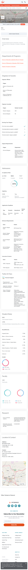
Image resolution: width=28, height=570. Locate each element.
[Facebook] (12, 506)
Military (3, 542)
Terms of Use (4, 561)
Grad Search (17, 537)
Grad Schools (7, 5)
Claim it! (22, 24)
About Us (17, 554)
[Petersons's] (3, 2)
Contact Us (17, 557)
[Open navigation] (25, 2)
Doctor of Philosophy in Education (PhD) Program (12, 63)
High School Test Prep (6, 544)
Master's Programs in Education (9, 66)
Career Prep (4, 540)
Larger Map (21, 484)
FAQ (16, 559)
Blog (16, 561)
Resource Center (18, 542)
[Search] (22, 2)
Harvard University (15, 5)
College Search (18, 535)
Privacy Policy (5, 559)
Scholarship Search (19, 540)
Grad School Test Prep (6, 537)
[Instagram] (19, 506)
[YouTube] (16, 506)
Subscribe (14, 525)
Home (2, 5)
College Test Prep (5, 535)
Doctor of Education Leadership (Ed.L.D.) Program (12, 59)
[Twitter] (9, 506)
